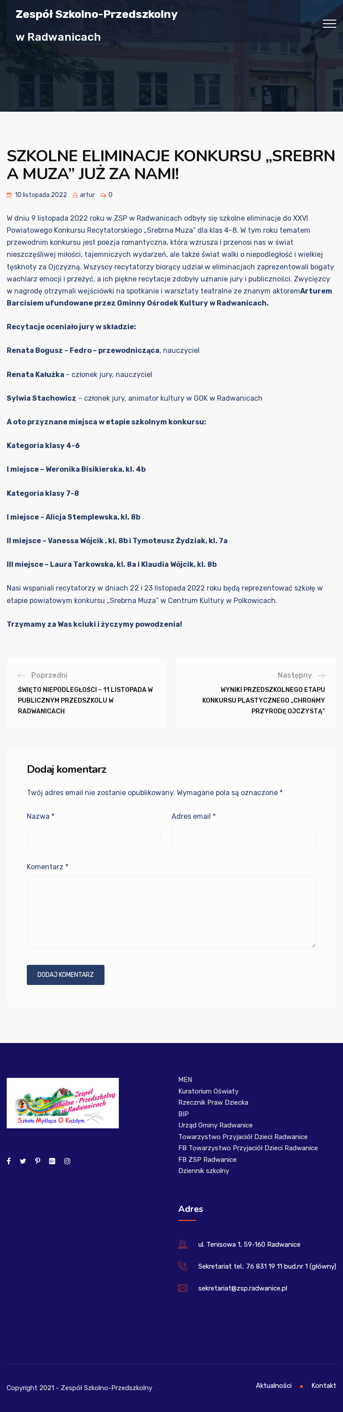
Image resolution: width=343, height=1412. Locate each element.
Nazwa (40, 816)
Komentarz (47, 867)
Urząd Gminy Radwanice (215, 1125)
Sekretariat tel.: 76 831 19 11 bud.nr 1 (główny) (267, 1266)
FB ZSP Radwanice (207, 1160)
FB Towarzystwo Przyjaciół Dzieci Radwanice (248, 1148)
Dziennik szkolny (203, 1171)
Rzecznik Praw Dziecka (213, 1102)
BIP (183, 1114)
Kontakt (323, 1386)
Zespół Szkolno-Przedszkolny (97, 14)
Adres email (194, 816)
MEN (185, 1080)
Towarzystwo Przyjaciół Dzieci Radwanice (243, 1137)
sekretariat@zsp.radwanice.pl (242, 1288)
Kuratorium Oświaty (208, 1091)
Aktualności (274, 1386)
